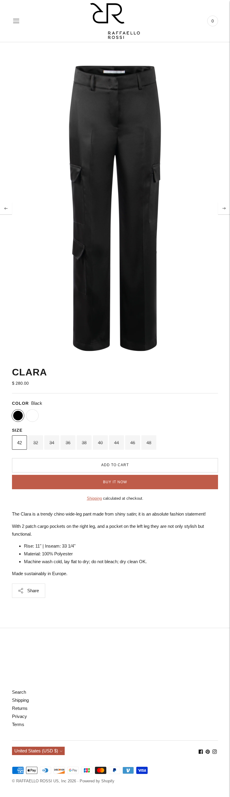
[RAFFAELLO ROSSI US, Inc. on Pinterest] (207, 752)
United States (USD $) (36, 750)
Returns (20, 708)
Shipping (94, 498)
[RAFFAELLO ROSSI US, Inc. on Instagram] (214, 752)
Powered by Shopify (97, 781)
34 (51, 442)
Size (17, 430)
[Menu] (16, 21)
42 (19, 442)
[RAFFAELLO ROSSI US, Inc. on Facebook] (201, 752)
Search (19, 692)
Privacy (19, 716)
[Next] (224, 208)
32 (35, 442)
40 (100, 442)
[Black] (18, 416)
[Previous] (6, 208)
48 (148, 442)
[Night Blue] (32, 416)
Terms (18, 724)
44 (116, 442)
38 (84, 442)
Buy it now (115, 482)
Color (20, 403)
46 (132, 442)
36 (68, 442)
